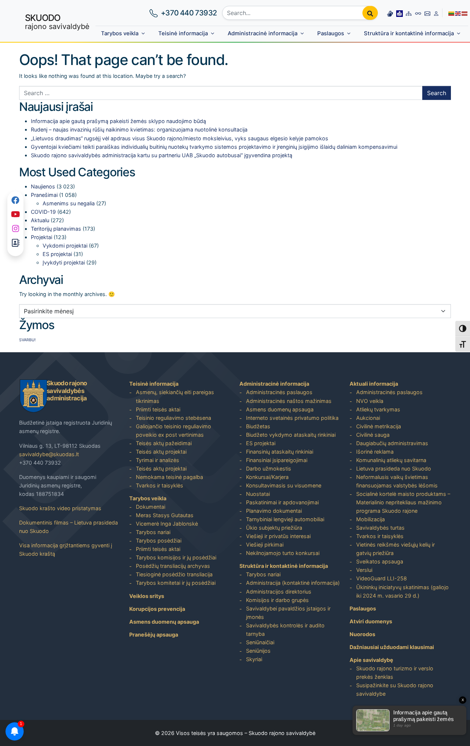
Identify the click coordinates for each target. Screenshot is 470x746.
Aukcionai (368, 418)
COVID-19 (43, 212)
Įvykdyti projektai (64, 262)
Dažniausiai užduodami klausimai (392, 647)
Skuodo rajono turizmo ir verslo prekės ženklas (394, 672)
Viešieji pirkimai (264, 544)
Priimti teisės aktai (158, 409)
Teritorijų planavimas (56, 229)
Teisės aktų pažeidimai (164, 443)
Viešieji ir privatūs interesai (278, 536)
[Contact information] (427, 12)
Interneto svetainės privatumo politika (292, 418)
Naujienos (43, 186)
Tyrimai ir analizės (157, 460)
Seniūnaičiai (260, 642)
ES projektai (57, 254)
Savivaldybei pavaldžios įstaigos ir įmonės (288, 612)
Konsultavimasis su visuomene (283, 485)
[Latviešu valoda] (465, 13)
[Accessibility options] (418, 13)
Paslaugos (330, 33)
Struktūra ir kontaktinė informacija (409, 33)
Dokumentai (150, 507)
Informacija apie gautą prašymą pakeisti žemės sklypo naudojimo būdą (118, 121)
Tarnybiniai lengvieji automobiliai (285, 519)
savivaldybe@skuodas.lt (49, 454)
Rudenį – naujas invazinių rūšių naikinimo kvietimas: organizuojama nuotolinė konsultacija (139, 129)
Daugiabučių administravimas (392, 443)
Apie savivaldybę (371, 660)
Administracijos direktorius (278, 591)
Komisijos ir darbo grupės (277, 600)
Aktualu (40, 220)
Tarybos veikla (119, 33)
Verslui (364, 570)
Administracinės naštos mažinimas (289, 401)
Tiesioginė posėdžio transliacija (174, 574)
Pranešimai (44, 195)
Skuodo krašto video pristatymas (60, 508)
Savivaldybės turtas (380, 528)
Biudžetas (258, 426)
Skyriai (254, 659)
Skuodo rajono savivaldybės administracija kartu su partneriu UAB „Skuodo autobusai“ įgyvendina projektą (161, 155)
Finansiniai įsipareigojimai (276, 460)
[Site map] (409, 12)
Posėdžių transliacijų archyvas (173, 566)
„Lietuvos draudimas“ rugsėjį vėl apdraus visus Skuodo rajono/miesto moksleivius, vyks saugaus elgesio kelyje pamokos (179, 138)
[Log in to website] (436, 12)
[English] (458, 13)
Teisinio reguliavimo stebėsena (173, 418)
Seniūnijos (258, 651)
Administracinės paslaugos (279, 392)
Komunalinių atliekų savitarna (391, 460)
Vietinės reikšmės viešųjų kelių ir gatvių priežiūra (395, 548)
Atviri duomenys (371, 621)
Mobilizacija (370, 519)
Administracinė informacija (262, 33)
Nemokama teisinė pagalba (169, 477)
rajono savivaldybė (57, 21)
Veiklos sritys (146, 596)
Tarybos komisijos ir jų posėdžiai (176, 557)
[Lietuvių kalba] (451, 13)
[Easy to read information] (399, 12)
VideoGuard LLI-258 (381, 578)
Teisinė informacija (183, 33)
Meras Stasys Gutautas (165, 515)
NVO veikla (369, 401)
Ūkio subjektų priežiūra (274, 528)
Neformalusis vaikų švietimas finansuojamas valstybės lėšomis (397, 481)
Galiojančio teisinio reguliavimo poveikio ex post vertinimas (173, 430)
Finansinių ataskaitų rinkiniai (279, 451)
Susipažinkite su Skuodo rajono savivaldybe (394, 689)
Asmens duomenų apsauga (164, 622)
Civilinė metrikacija (378, 426)
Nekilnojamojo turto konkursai (282, 553)
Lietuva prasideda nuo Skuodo (393, 468)
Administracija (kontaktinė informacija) (293, 583)
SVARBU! (27, 340)
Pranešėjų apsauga (153, 634)
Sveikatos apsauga (379, 561)
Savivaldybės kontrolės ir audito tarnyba (285, 629)
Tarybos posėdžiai (158, 540)
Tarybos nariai (153, 532)
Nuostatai (258, 494)
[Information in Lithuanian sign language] (390, 12)
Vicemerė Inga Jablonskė (167, 523)
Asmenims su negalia (69, 203)
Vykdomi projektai (65, 245)
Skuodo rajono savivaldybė (282, 733)
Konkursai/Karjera (267, 477)
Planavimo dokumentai (274, 511)
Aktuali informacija (374, 384)
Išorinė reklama (375, 451)
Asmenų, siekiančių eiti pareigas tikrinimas (175, 396)
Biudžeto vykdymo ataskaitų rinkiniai (291, 435)
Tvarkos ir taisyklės (159, 485)
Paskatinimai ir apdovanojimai (282, 502)
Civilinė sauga (373, 435)
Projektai (41, 237)
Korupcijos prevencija (157, 609)
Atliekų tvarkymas (378, 409)
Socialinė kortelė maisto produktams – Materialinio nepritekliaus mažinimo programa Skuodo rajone (403, 502)
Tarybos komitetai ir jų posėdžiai (176, 583)
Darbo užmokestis (268, 468)
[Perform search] (370, 13)
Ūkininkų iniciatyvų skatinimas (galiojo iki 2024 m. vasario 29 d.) (402, 591)
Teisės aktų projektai (161, 451)
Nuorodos (362, 634)
